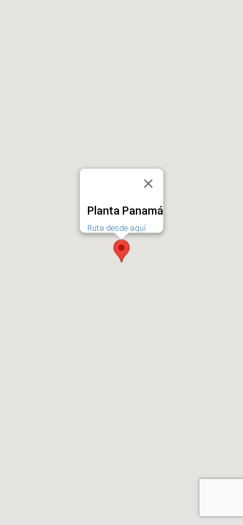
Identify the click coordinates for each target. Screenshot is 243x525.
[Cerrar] (148, 183)
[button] (121, 251)
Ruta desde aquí (116, 228)
